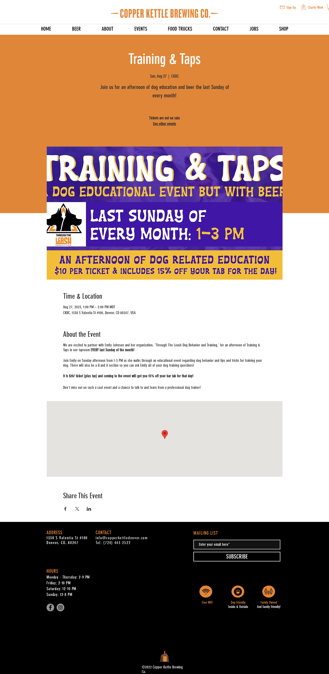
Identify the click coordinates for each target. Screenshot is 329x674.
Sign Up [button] (291, 7)
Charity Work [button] (315, 7)
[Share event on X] (77, 509)
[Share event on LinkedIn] (89, 509)
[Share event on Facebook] (65, 509)
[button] (282, 7)
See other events (164, 123)
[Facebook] (50, 607)
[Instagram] (60, 607)
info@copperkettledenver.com (122, 537)
